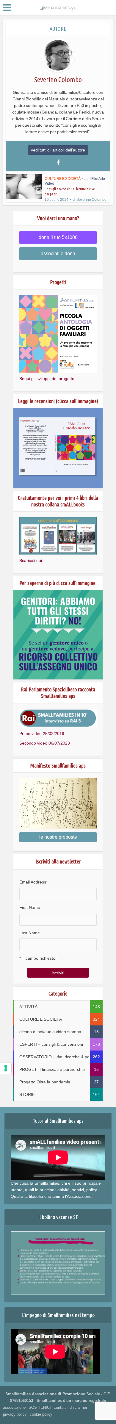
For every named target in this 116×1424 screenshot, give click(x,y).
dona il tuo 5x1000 (58, 237)
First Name (29, 907)
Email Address (33, 882)
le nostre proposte (58, 837)
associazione (14, 1407)
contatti (60, 1407)
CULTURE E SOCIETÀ (63, 179)
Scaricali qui (30, 560)
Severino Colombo (91, 199)
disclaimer (78, 1407)
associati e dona (58, 253)
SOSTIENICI (40, 1407)
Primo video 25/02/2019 (41, 733)
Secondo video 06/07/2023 (44, 743)
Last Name (29, 932)
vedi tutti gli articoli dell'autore (58, 150)
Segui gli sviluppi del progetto (46, 378)
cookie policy (41, 1414)
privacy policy (15, 1414)
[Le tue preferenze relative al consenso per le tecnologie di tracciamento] (5, 1068)
